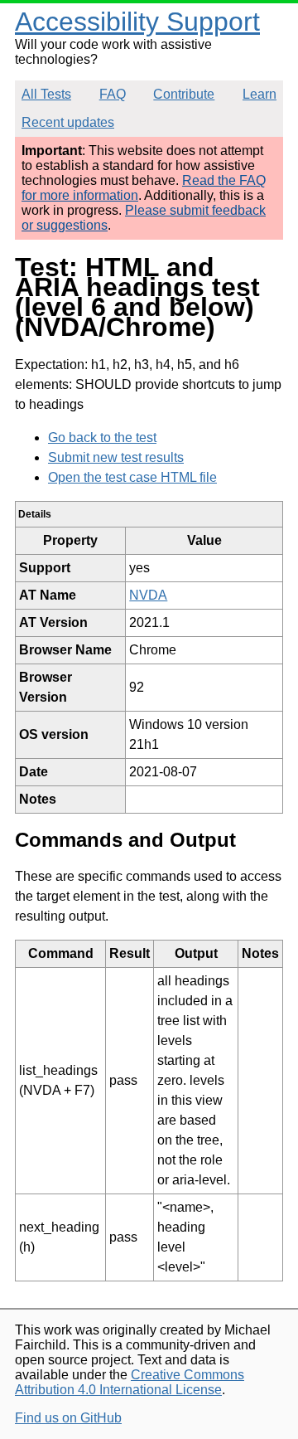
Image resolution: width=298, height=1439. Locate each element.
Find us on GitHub (68, 1418)
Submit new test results (116, 457)
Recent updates (68, 122)
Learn (259, 94)
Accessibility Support (137, 21)
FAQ (112, 94)
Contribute (183, 94)
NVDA (148, 595)
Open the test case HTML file (132, 477)
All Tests (46, 94)
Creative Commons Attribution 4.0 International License (129, 1382)
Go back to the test (102, 437)
